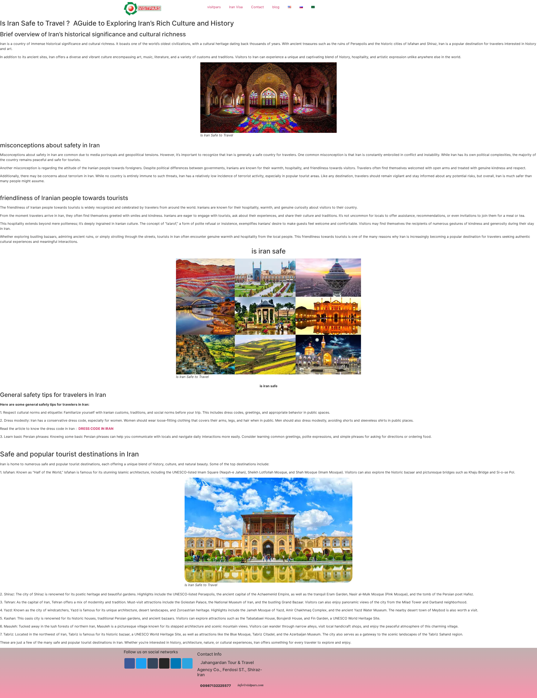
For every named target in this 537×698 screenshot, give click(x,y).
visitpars (214, 7)
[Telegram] (187, 663)
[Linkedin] (176, 663)
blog (275, 7)
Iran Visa (236, 7)
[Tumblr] (152, 663)
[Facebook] (129, 663)
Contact (257, 7)
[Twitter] (141, 663)
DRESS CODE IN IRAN (95, 428)
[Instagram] (164, 663)
